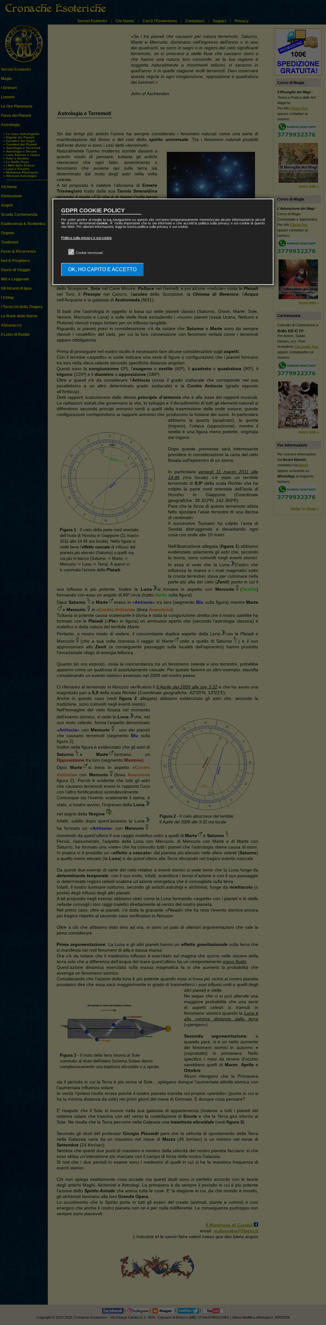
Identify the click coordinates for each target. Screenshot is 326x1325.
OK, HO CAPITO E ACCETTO (102, 269)
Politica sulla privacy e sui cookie (86, 238)
